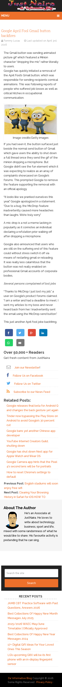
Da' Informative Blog (20, 678)
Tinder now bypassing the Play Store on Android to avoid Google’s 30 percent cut (32, 420)
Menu (5, 15)
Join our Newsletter (26, 367)
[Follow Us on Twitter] (8, 383)
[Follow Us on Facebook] (8, 375)
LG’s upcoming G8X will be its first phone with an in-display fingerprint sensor (30, 659)
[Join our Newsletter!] (9, 367)
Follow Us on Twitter (27, 383)
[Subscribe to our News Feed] (8, 391)
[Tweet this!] (20, 332)
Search (31, 583)
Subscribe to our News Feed (32, 392)
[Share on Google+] (32, 332)
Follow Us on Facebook (28, 375)
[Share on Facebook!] (9, 332)
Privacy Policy (44, 682)
